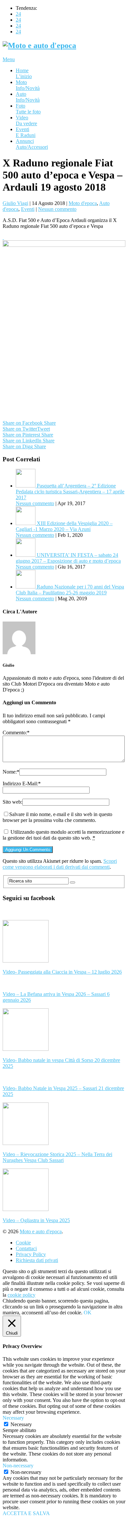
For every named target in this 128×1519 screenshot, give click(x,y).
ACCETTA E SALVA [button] (26, 1513)
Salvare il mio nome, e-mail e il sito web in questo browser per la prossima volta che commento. (57, 817)
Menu (9, 59)
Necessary (21, 1424)
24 (18, 14)
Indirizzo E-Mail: (22, 783)
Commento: (16, 732)
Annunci (32, 144)
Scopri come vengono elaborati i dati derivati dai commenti (60, 864)
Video (26, 120)
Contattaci (26, 1248)
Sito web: (12, 802)
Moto (28, 85)
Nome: (11, 772)
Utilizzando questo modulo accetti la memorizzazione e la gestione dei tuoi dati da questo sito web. (63, 835)
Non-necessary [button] (18, 1465)
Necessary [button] (13, 1418)
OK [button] (88, 1312)
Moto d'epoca (83, 203)
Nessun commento (57, 209)
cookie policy (21, 1295)
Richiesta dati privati (37, 1260)
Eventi (25, 132)
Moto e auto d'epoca (41, 1231)
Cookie (23, 1242)
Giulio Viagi (15, 203)
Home (24, 73)
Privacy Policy (31, 1254)
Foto (28, 108)
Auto (28, 97)
